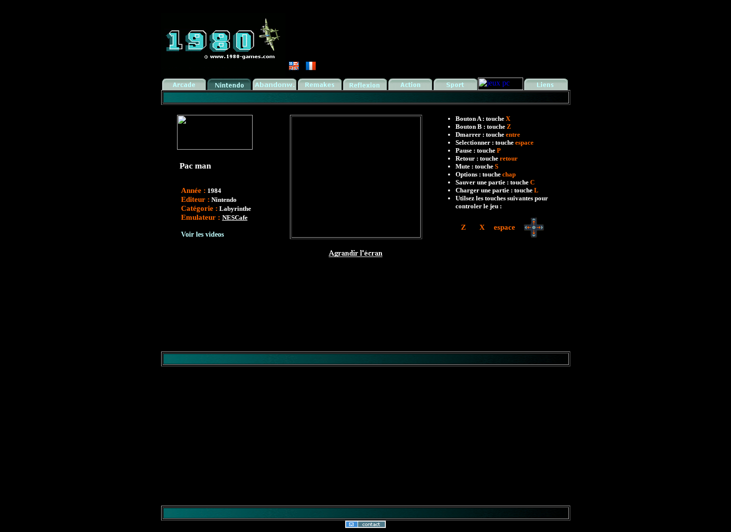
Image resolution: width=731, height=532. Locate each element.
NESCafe (235, 217)
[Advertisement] (365, 276)
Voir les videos (202, 234)
